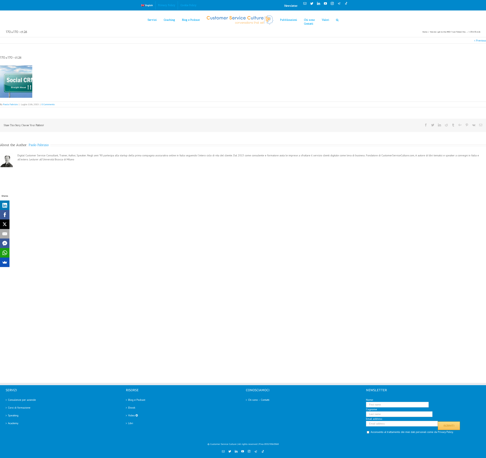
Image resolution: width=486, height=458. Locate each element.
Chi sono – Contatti (258, 400)
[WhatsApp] (4, 253)
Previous (481, 40)
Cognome (371, 409)
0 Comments (48, 104)
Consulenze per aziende (22, 400)
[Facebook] (4, 214)
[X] (4, 224)
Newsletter (291, 5)
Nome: (369, 400)
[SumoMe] (4, 262)
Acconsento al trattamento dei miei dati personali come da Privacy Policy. (412, 432)
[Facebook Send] (4, 243)
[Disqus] (243, 215)
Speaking (13, 415)
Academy (13, 423)
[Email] (4, 234)
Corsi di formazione (19, 407)
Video (132, 415)
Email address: (374, 419)
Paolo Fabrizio (10, 104)
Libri (130, 423)
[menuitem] (147, 5)
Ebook (131, 407)
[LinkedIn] (4, 205)
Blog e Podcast (136, 400)
